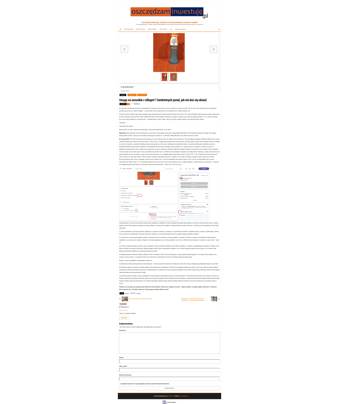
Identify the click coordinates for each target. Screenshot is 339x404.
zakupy (138, 293)
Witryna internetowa (125, 375)
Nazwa (121, 357)
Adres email (123, 366)
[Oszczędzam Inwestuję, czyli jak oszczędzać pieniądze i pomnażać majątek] (120, 29)
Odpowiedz (124, 318)
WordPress (171, 396)
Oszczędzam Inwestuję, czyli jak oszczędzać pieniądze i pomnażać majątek (169, 22)
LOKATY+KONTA (140, 29)
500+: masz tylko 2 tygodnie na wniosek (140, 299)
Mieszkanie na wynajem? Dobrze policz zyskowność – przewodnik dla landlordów (193, 299)
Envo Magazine (184, 396)
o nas (171, 29)
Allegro (127, 293)
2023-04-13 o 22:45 (123, 310)
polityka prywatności (180, 29)
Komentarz (123, 330)
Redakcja (137, 104)
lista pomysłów (132, 95)
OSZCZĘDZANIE (128, 29)
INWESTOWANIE (152, 29)
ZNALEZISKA (163, 29)
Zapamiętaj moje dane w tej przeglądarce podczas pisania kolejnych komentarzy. (145, 384)
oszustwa (132, 293)
